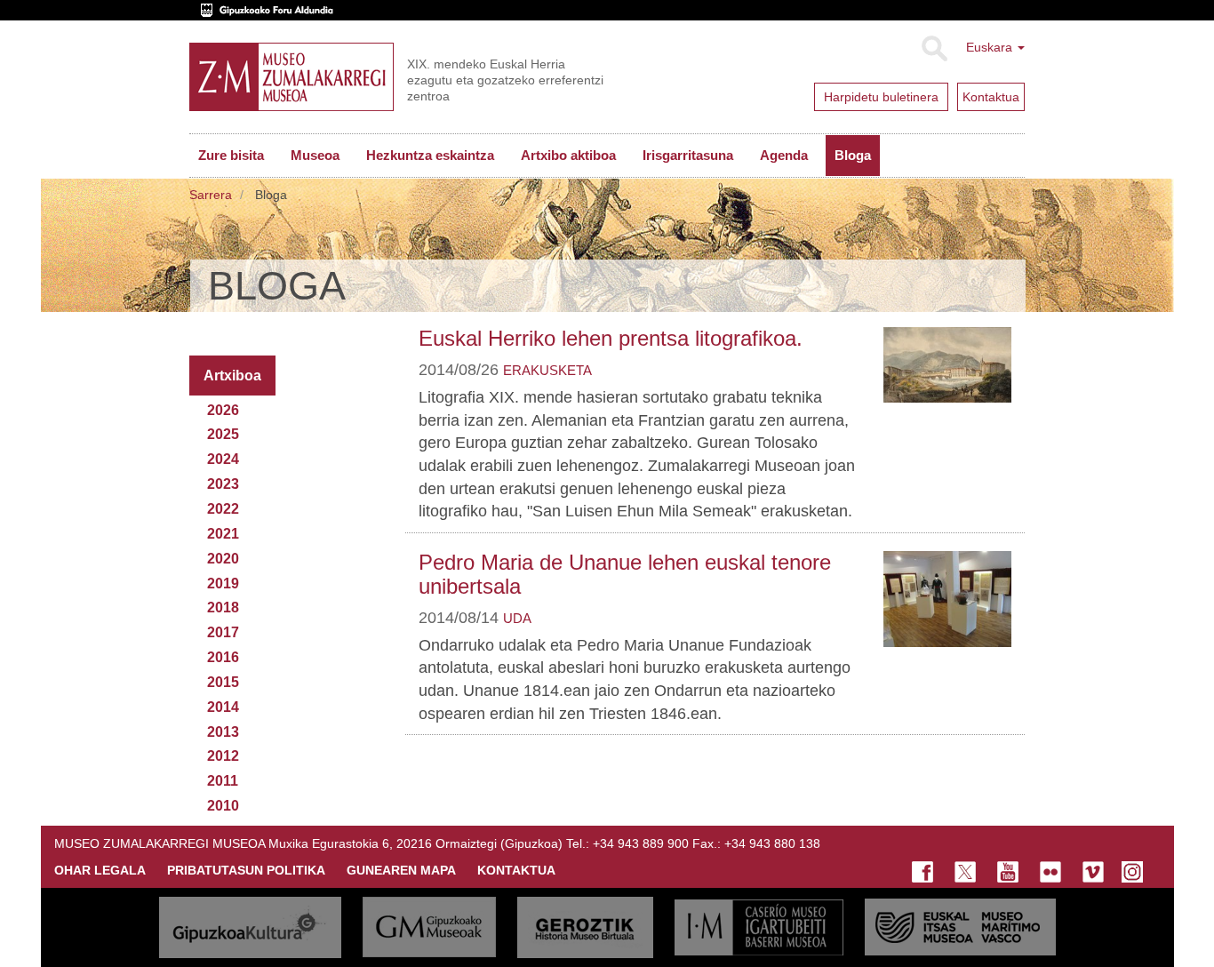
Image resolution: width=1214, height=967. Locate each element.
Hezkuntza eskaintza (430, 155)
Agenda (784, 155)
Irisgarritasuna (688, 155)
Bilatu (933, 49)
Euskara (991, 47)
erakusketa (547, 370)
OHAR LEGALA (100, 870)
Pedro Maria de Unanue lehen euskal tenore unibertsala (625, 573)
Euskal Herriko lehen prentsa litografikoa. (611, 338)
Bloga (853, 155)
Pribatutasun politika (246, 870)
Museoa (315, 155)
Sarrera (210, 195)
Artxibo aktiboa (568, 155)
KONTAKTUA (516, 870)
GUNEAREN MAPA (401, 870)
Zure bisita (231, 155)
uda (517, 618)
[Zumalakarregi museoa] (291, 77)
